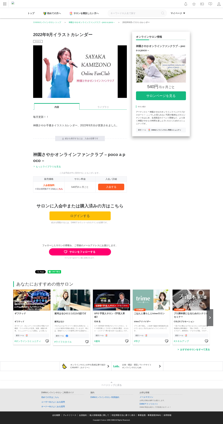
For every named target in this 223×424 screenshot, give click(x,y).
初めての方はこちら (50, 397)
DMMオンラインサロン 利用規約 (104, 397)
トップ (31, 13)
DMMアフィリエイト (149, 404)
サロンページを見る (161, 96)
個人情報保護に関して (99, 415)
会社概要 (56, 415)
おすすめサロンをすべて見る (195, 349)
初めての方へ (54, 13)
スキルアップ (182, 341)
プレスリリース (69, 415)
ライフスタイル (64, 341)
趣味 (98, 341)
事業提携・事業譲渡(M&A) (149, 415)
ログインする (80, 216)
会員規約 (83, 415)
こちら (60, 189)
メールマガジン (146, 397)
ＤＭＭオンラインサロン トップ (47, 22)
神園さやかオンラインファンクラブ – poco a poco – (92, 22)
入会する (111, 186)
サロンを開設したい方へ (86, 13)
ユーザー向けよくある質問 (53, 402)
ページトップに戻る (111, 385)
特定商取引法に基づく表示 (123, 415)
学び (137, 341)
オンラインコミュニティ (28, 341)
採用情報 (167, 415)
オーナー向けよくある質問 (53, 406)
